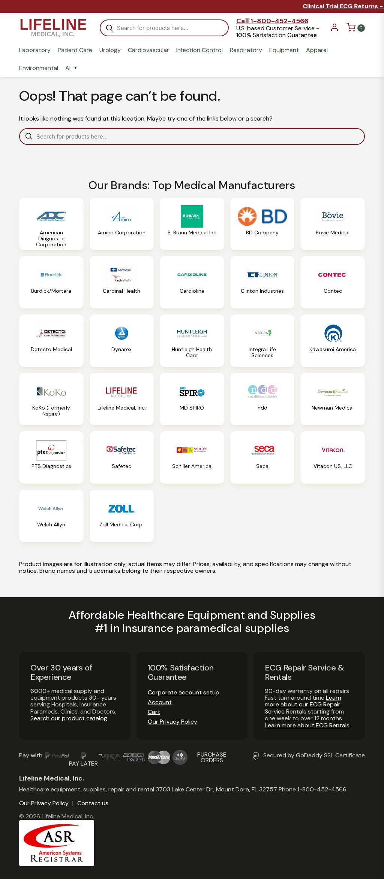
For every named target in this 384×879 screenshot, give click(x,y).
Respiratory (246, 50)
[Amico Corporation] (122, 224)
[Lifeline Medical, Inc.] (122, 399)
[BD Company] (262, 224)
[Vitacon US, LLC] (332, 457)
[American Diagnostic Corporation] (51, 224)
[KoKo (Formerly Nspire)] (51, 399)
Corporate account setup (183, 692)
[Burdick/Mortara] (51, 282)
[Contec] (332, 282)
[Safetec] (122, 457)
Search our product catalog (68, 718)
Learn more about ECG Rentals (307, 725)
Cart (154, 712)
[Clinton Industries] (262, 282)
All (68, 68)
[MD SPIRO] (192, 399)
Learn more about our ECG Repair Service (303, 704)
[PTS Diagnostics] (51, 457)
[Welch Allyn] (51, 516)
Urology (110, 50)
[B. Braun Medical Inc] (192, 224)
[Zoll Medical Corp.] (122, 516)
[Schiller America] (192, 457)
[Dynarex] (122, 340)
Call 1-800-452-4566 (272, 20)
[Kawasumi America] (332, 340)
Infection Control (199, 50)
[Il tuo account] (334, 30)
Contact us (92, 803)
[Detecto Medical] (51, 340)
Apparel (317, 50)
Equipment (284, 50)
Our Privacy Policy (172, 722)
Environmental (38, 68)
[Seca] (262, 457)
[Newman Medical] (332, 399)
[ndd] (262, 399)
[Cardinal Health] (122, 282)
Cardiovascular (148, 50)
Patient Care (75, 50)
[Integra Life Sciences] (262, 340)
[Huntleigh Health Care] (192, 340)
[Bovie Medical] (332, 224)
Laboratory (35, 50)
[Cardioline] (192, 282)
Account (160, 702)
